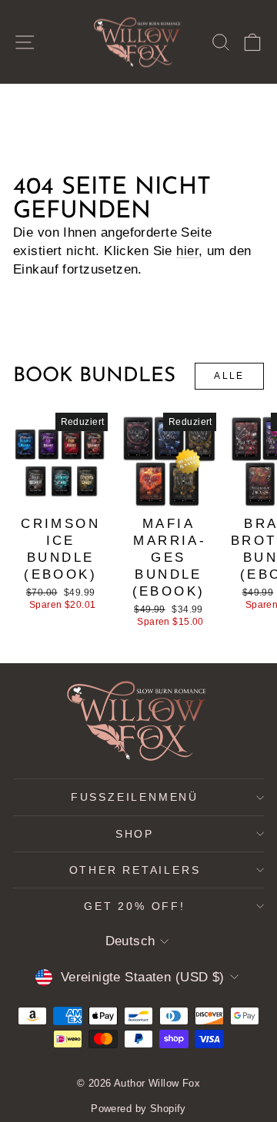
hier (187, 251)
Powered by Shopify (138, 1108)
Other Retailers (135, 870)
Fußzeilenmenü (135, 797)
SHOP (134, 834)
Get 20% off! (134, 906)
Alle (229, 375)
